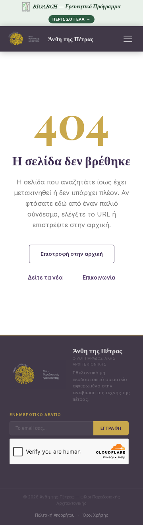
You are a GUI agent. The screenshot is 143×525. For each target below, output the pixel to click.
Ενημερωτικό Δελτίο (35, 414)
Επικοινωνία (99, 277)
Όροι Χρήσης (95, 515)
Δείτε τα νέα (45, 277)
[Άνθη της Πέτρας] (25, 39)
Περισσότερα (71, 19)
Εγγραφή (111, 428)
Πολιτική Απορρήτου (55, 515)
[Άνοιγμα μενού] (128, 39)
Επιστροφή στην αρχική (72, 254)
